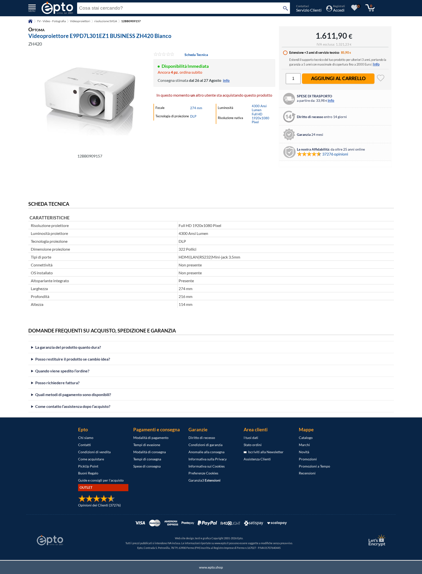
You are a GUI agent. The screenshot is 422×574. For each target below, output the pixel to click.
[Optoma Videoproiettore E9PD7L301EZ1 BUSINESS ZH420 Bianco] (90, 101)
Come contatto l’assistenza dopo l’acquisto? (72, 406)
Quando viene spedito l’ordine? (62, 370)
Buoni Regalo (88, 473)
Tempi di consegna (147, 459)
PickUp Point (88, 466)
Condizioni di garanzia (205, 445)
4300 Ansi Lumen (259, 108)
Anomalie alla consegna (206, 452)
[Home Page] (30, 23)
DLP (193, 116)
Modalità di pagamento (151, 437)
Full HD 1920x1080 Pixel (260, 118)
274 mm (196, 108)
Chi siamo (85, 437)
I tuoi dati (251, 437)
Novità (304, 452)
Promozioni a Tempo (314, 466)
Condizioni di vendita (94, 452)
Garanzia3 (204, 480)
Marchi (304, 445)
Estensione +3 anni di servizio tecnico (314, 52)
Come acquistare (91, 459)
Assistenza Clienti (257, 459)
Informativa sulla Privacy (207, 459)
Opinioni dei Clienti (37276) (99, 505)
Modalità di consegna (149, 452)
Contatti (84, 445)
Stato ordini (253, 445)
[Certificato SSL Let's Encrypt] (376, 540)
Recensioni (307, 473)
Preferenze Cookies (203, 473)
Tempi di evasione (146, 445)
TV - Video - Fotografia (51, 21)
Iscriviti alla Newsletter (265, 452)
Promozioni (308, 459)
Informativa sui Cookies (206, 466)
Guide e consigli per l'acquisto (101, 480)
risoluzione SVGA (105, 21)
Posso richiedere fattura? (57, 382)
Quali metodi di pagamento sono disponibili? (73, 394)
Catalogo (306, 437)
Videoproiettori (80, 21)
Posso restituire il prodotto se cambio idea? (72, 359)
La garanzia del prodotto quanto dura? (68, 347)
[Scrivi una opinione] (163, 54)
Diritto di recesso (201, 437)
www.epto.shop (211, 567)
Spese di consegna (147, 466)
